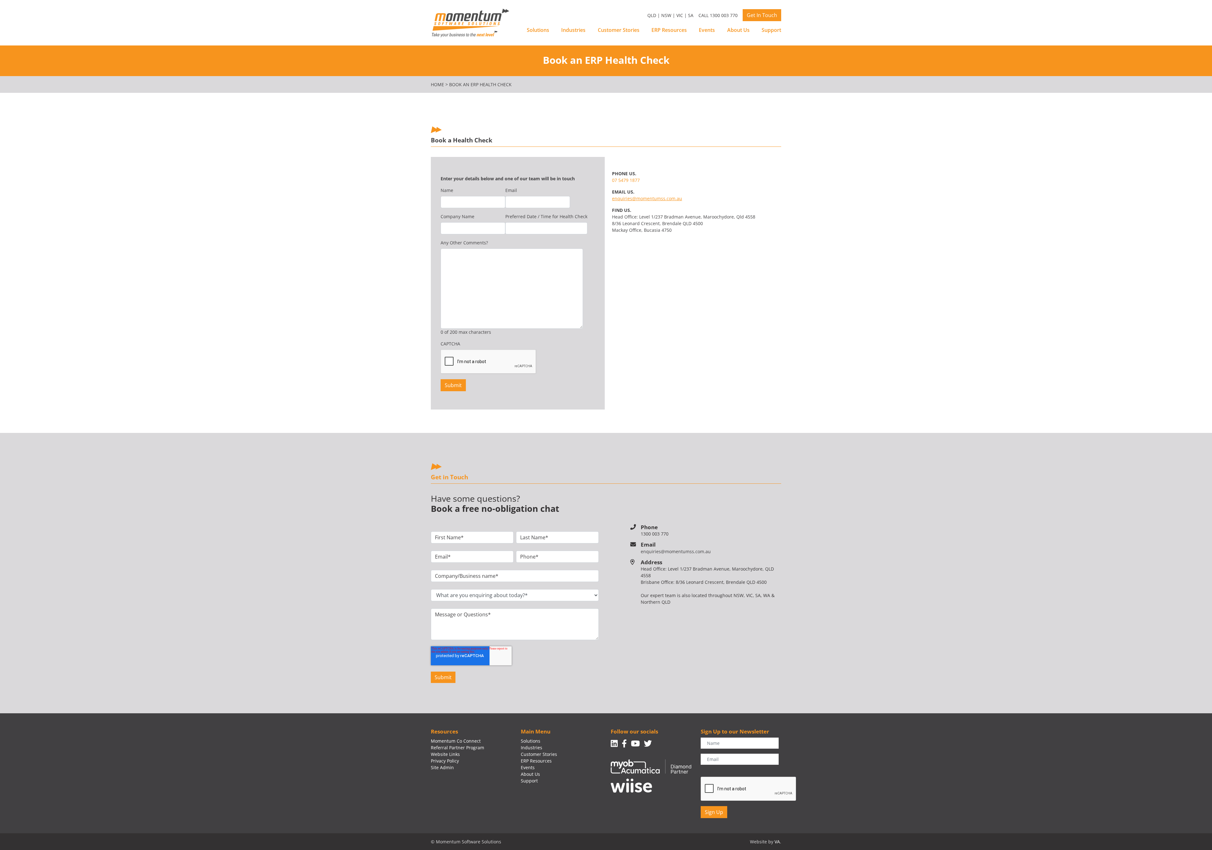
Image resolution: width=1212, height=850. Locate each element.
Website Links (445, 754)
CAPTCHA (450, 344)
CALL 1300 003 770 (718, 15)
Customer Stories (618, 30)
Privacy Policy (445, 761)
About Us (738, 30)
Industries (573, 30)
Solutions (538, 30)
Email (511, 190)
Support (771, 30)
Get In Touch (762, 15)
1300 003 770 (654, 534)
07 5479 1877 (626, 180)
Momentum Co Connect (456, 741)
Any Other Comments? (464, 243)
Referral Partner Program (457, 748)
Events (707, 30)
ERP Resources (669, 30)
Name (447, 190)
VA (777, 842)
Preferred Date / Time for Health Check (546, 216)
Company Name (457, 216)
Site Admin (442, 767)
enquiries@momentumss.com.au (647, 198)
